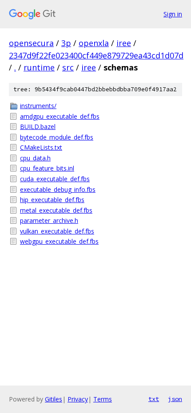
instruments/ (38, 105)
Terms (102, 399)
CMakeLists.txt (41, 147)
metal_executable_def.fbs (56, 210)
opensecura (31, 43)
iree (123, 43)
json (175, 399)
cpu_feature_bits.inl (47, 168)
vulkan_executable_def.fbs (57, 231)
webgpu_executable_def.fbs (59, 241)
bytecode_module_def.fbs (56, 137)
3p (66, 43)
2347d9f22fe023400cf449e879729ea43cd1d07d (96, 55)
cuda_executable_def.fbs (55, 179)
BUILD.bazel (38, 126)
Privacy (78, 399)
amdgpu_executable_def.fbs (59, 116)
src (68, 67)
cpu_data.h (35, 158)
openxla (94, 43)
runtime (39, 67)
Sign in (172, 14)
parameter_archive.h (49, 220)
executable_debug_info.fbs (58, 189)
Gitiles (53, 399)
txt (153, 399)
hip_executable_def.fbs (52, 199)
